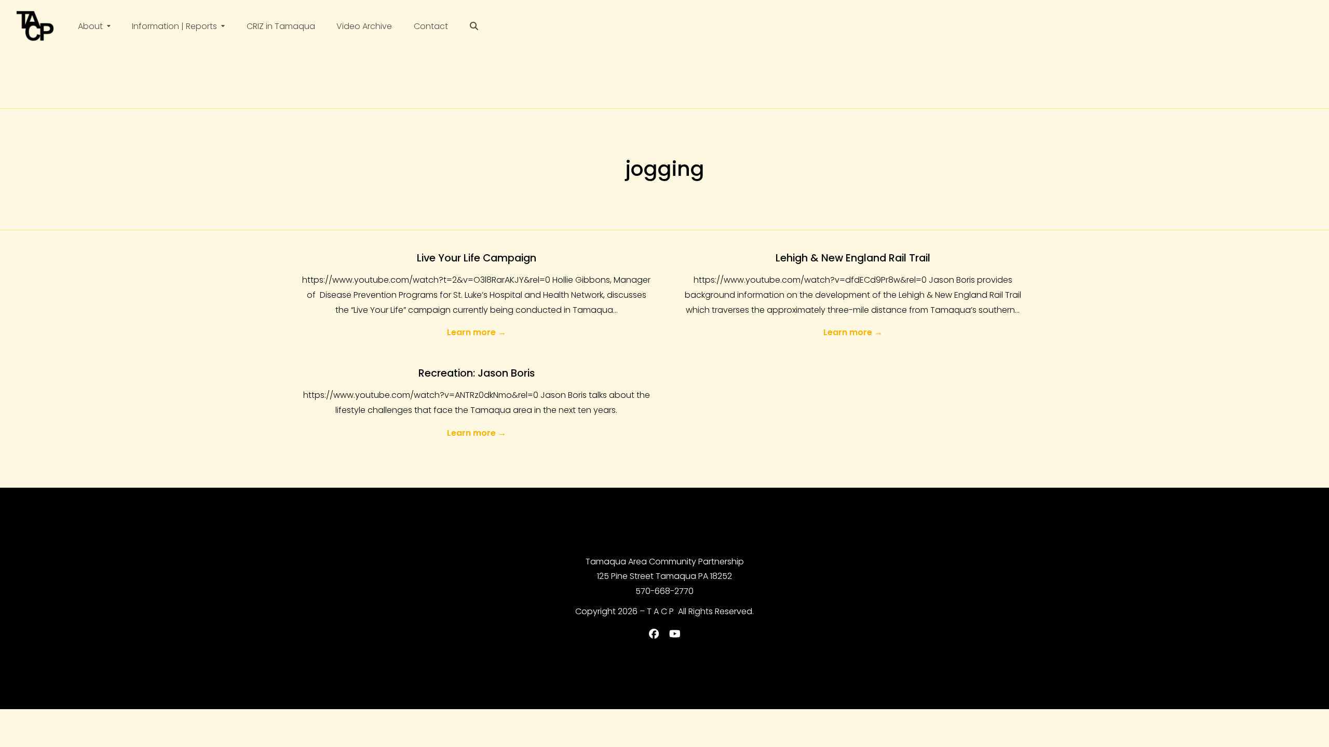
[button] (474, 26)
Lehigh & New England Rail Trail (853, 258)
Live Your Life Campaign (476, 258)
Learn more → (476, 332)
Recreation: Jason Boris (476, 373)
